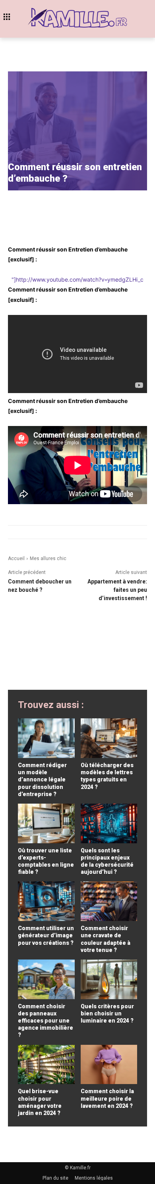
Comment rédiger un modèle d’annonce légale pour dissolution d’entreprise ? (42, 779)
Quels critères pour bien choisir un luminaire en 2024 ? (107, 1013)
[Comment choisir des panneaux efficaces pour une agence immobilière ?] (46, 979)
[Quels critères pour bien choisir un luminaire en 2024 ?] (109, 979)
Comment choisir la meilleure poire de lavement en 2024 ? (107, 1098)
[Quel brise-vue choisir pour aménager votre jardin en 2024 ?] (46, 1064)
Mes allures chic (48, 558)
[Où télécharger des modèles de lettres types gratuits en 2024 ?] (109, 738)
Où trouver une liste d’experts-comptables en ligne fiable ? (46, 861)
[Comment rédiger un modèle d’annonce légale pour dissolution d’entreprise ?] (46, 738)
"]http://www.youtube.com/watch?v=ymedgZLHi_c (77, 279)
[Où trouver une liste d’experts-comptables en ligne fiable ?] (46, 823)
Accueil (16, 558)
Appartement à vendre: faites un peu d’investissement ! (117, 589)
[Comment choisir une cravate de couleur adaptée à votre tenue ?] (109, 901)
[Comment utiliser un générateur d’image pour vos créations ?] (46, 901)
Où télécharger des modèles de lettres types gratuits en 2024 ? (107, 776)
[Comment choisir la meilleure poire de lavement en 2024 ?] (109, 1064)
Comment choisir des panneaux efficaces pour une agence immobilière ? (45, 1020)
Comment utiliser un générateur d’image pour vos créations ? (46, 935)
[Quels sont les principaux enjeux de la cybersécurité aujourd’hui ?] (109, 823)
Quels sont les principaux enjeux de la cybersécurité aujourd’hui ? (107, 861)
